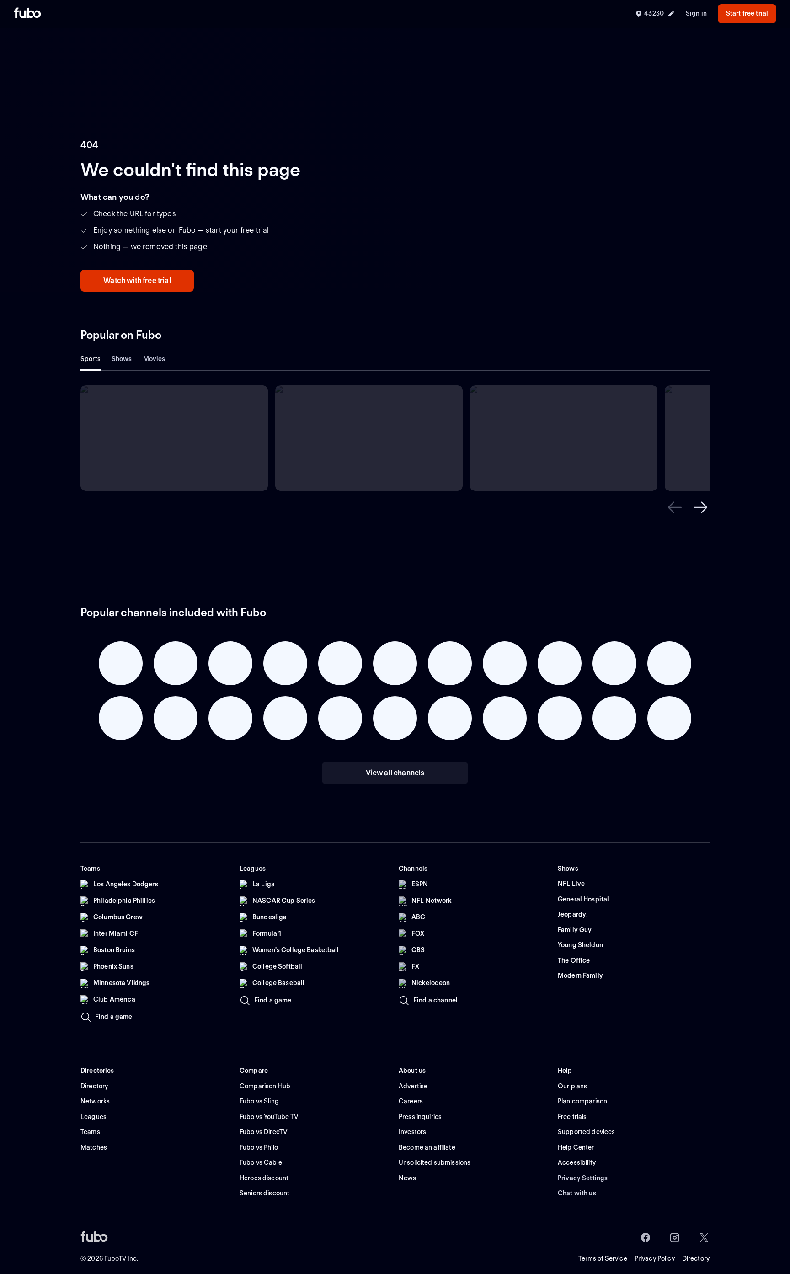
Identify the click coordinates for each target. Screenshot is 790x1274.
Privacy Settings (583, 1178)
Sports (90, 358)
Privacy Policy (655, 1258)
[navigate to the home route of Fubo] (27, 13)
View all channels (395, 772)
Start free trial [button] (747, 13)
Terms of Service (602, 1258)
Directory (696, 1258)
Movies (154, 358)
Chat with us (577, 1193)
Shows (122, 358)
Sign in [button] (696, 13)
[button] (675, 507)
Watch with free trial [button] (137, 280)
